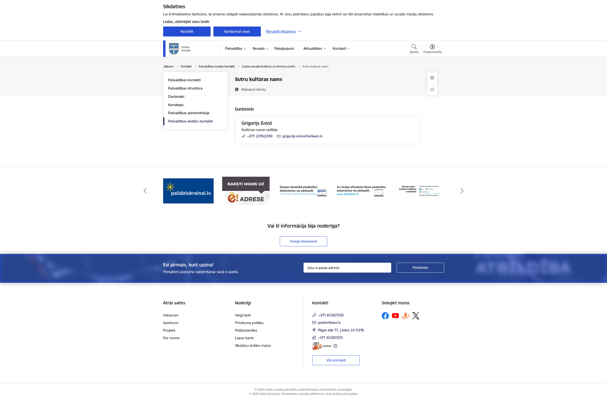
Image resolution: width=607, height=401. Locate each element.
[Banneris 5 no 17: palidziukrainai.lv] (188, 190)
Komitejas (176, 105)
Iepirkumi (170, 322)
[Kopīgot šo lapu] (432, 89)
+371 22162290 (259, 136)
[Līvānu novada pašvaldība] (190, 48)
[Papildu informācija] (335, 346)
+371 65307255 (330, 337)
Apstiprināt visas (237, 31)
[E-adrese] (321, 346)
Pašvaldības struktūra (185, 88)
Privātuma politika (249, 322)
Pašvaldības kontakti (184, 80)
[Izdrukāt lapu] (432, 78)
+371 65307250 (331, 315)
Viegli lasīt (242, 315)
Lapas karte (244, 338)
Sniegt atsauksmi (303, 241)
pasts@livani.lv (329, 322)
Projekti (169, 330)
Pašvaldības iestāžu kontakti (190, 121)
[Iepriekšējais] (145, 191)
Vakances (170, 315)
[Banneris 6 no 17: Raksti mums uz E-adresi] (246, 190)
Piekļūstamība (246, 330)
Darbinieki (176, 96)
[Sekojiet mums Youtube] (395, 315)
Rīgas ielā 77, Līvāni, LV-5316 (341, 330)
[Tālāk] (462, 191)
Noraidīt (186, 31)
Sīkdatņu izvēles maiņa (253, 345)
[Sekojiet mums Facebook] (385, 315)
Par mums (171, 338)
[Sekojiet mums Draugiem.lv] (405, 316)
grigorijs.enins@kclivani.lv (302, 136)
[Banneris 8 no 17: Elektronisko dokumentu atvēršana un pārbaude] (361, 190)
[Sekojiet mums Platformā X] (415, 315)
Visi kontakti (336, 360)
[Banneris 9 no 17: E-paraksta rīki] (419, 190)
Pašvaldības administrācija (188, 113)
